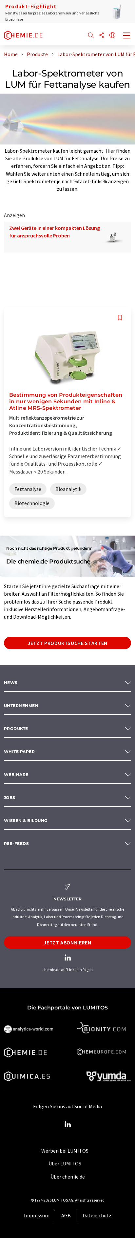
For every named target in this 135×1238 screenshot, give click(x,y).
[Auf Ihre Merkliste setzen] (120, 317)
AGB (66, 1215)
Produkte (16, 728)
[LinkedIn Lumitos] (67, 1124)
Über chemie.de (67, 1176)
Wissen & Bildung (26, 820)
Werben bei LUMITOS (64, 1150)
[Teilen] (101, 35)
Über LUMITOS (64, 1163)
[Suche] (90, 35)
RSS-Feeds (16, 843)
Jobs (9, 797)
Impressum (36, 1215)
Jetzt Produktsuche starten (67, 643)
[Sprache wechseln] (112, 35)
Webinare (16, 774)
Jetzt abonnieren (67, 942)
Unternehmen (21, 705)
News (11, 682)
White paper (19, 751)
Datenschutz (97, 1215)
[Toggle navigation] (127, 36)
